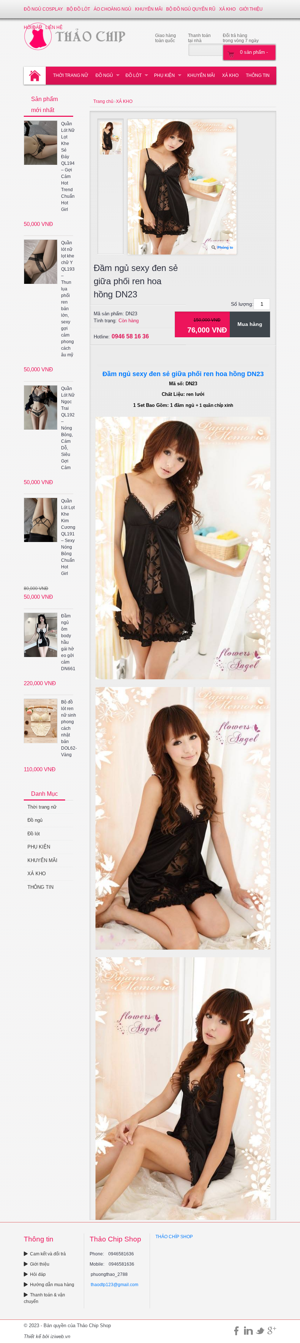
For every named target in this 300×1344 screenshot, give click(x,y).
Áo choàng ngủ (112, 9)
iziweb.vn (60, 1336)
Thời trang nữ (70, 75)
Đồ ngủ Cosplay (43, 9)
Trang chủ (103, 101)
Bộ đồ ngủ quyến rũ (190, 9)
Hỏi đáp (38, 1274)
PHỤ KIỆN (164, 75)
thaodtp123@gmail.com (114, 1284)
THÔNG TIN (258, 75)
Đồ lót (133, 75)
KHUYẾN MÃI (148, 9)
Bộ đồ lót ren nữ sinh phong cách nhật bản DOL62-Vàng (69, 728)
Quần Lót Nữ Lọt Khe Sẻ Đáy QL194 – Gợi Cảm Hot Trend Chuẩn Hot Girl (68, 166)
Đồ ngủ (104, 75)
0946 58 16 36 (130, 336)
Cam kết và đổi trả (48, 1253)
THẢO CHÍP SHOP (174, 1236)
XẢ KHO (227, 9)
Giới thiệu (251, 9)
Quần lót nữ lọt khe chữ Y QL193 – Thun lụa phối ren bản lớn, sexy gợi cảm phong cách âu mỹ (68, 298)
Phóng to (225, 247)
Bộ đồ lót (78, 9)
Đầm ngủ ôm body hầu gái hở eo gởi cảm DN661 (68, 642)
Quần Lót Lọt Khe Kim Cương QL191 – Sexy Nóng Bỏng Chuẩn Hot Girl (68, 537)
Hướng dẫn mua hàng (52, 1284)
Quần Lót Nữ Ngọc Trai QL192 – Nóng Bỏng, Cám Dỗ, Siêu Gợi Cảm (68, 428)
